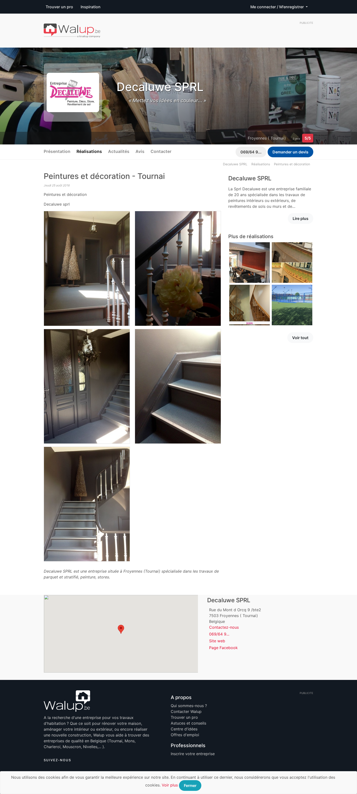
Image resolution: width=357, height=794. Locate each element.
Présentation (57, 151)
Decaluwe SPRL (235, 164)
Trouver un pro (59, 6)
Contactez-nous (224, 627)
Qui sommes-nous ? (189, 705)
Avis (140, 151)
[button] (121, 629)
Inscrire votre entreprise (193, 753)
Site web (217, 640)
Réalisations (89, 151)
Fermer (190, 785)
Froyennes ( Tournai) (267, 138)
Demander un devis (290, 152)
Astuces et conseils (188, 723)
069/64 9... (251, 152)
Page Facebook (223, 647)
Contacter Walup (186, 711)
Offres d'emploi (185, 734)
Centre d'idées (184, 729)
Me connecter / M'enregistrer (277, 6)
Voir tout (300, 337)
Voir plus (170, 785)
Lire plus (300, 218)
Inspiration (91, 6)
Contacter (161, 151)
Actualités (118, 151)
